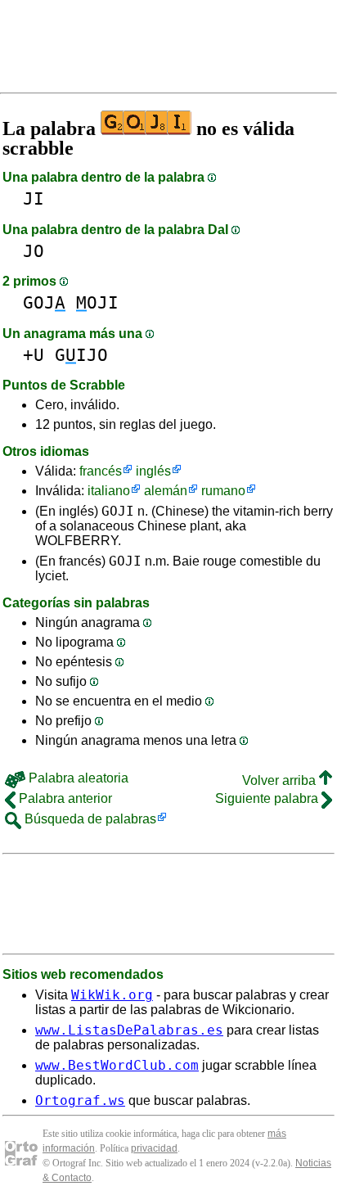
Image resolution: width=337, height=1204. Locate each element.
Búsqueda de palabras (88, 819)
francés (100, 471)
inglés (153, 471)
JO (33, 251)
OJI (97, 302)
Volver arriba (280, 780)
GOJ (44, 302)
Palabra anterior (64, 798)
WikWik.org (112, 995)
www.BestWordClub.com (117, 1065)
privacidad (154, 1148)
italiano (109, 491)
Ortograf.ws (80, 1100)
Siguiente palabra (268, 798)
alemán (165, 491)
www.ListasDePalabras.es (129, 1030)
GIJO (81, 355)
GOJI (117, 511)
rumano (223, 491)
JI (33, 198)
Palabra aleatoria (76, 778)
